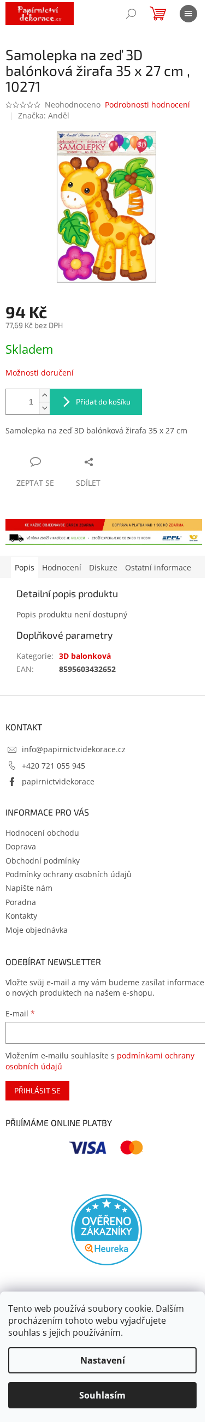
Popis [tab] (24, 567)
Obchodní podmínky (42, 860)
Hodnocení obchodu (42, 833)
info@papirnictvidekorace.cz (74, 749)
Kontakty (21, 916)
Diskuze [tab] (103, 567)
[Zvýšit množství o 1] (44, 395)
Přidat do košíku (103, 401)
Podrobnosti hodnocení (147, 104)
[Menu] (188, 14)
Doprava (20, 846)
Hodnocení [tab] (61, 567)
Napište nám (28, 888)
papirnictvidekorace (58, 781)
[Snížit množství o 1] (44, 408)
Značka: (43, 115)
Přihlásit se (37, 1090)
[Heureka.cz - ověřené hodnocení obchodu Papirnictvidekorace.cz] (106, 1229)
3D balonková (85, 656)
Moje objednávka (36, 930)
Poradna (20, 902)
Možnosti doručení (39, 372)
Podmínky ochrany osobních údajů (68, 874)
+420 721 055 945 (53, 765)
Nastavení (102, 1360)
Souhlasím (102, 1395)
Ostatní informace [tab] (158, 567)
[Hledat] (131, 14)
